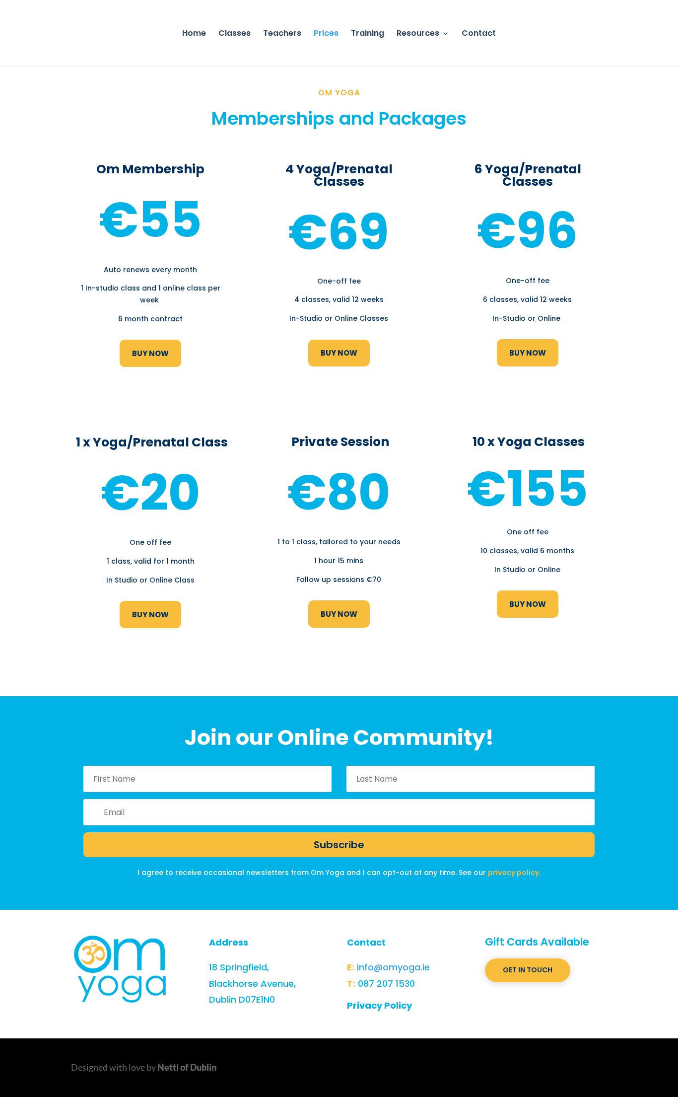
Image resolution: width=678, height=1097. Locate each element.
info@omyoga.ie (393, 967)
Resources (418, 34)
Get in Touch (527, 970)
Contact (479, 34)
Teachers (282, 34)
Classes (234, 34)
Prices (326, 34)
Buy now (150, 353)
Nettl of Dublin (186, 1067)
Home (194, 34)
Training (367, 34)
